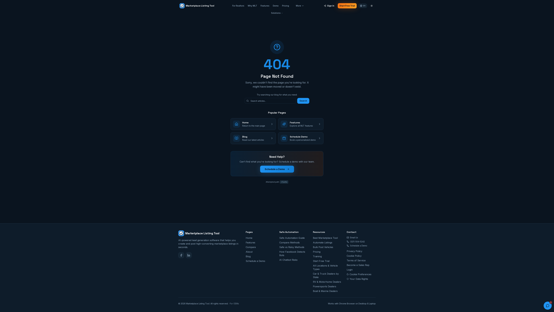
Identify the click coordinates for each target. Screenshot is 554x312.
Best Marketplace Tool (325, 237)
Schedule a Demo (275, 169)
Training (317, 256)
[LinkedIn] (189, 255)
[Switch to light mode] (372, 6)
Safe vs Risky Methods (291, 247)
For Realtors (238, 5)
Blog (248, 256)
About (249, 251)
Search (303, 101)
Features (265, 5)
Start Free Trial (347, 5)
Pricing (285, 5)
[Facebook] (181, 255)
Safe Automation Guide (292, 237)
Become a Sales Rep (358, 265)
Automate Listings (322, 242)
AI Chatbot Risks (288, 259)
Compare (251, 247)
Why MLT (252, 5)
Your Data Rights (359, 278)
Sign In (330, 5)
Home (249, 237)
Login (350, 269)
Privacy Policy (354, 251)
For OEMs (234, 303)
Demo (276, 5)
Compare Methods (289, 242)
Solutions (276, 13)
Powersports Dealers (324, 286)
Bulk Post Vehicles (323, 247)
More (298, 5)
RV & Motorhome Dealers (327, 281)
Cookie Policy (354, 255)
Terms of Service (356, 260)
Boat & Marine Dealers (325, 291)
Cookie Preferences (360, 274)
